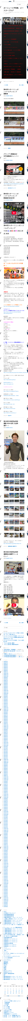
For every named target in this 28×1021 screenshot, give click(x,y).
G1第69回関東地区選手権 (9, 916)
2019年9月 (6, 781)
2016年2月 (6, 843)
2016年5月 (6, 838)
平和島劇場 (6, 1003)
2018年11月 (6, 795)
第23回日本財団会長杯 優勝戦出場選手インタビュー (12, 554)
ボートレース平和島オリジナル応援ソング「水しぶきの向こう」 (13, 60)
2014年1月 (6, 879)
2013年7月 (6, 888)
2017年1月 (6, 827)
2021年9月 (6, 746)
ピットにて (6, 952)
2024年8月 (6, 696)
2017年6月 (6, 820)
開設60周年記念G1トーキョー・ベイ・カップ (13, 976)
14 (19, 990)
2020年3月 (6, 772)
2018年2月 (6, 808)
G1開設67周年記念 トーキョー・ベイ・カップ (13, 920)
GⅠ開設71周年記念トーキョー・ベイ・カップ (13, 933)
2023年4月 (6, 719)
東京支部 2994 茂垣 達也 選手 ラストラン (12, 651)
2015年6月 (6, 854)
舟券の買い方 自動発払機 (16, 71)
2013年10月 (6, 883)
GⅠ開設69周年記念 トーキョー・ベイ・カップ (13, 930)
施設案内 (19, 69)
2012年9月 (6, 902)
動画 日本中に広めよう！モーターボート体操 (12, 66)
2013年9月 (6, 885)
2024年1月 (6, 706)
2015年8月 (6, 851)
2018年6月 (6, 802)
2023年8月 (6, 713)
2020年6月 (6, 768)
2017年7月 (6, 818)
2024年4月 (6, 702)
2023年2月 (6, 722)
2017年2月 (6, 826)
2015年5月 (6, 856)
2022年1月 (6, 741)
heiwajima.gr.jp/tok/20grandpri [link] (14, 183)
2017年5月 (6, 821)
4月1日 (5, 911)
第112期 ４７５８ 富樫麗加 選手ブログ (12, 1015)
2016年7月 (6, 836)
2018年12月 (6, 794)
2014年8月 (6, 869)
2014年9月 (6, 867)
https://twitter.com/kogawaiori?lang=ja (11, 391)
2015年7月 (6, 853)
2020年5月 (6, 769)
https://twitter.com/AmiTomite (9, 408)
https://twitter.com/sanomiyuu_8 (10, 412)
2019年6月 (6, 785)
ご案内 (5, 950)
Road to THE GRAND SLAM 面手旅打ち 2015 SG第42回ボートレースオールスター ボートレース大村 (13, 33)
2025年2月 (6, 687)
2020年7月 (6, 766)
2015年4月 (6, 857)
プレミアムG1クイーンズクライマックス (12, 956)
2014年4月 (6, 874)
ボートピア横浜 (7, 1006)
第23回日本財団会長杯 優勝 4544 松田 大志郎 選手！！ (12, 423)
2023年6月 (6, 716)
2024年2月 (6, 705)
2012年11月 (6, 899)
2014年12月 (6, 863)
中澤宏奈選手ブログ (8, 1011)
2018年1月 (6, 810)
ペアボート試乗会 (7, 44)
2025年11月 (6, 674)
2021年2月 (6, 756)
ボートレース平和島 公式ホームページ (12, 1001)
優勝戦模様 (10, 546)
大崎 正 (20, 656)
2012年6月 (6, 906)
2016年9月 (6, 833)
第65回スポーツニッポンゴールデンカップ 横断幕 (11, 91)
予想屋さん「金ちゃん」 (8, 653)
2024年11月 (6, 692)
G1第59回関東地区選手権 (9, 914)
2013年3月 (6, 893)
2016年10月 (6, 831)
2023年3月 (6, 720)
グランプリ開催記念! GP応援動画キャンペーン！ (11, 156)
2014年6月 (6, 872)
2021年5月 (6, 752)
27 (16, 993)
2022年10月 (6, 728)
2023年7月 (6, 715)
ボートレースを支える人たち (9, 52)
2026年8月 (6, 661)
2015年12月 (6, 846)
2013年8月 (6, 886)
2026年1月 (6, 671)
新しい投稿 (21, 85)
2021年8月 (6, 748)
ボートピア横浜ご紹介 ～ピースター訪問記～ (12, 50)
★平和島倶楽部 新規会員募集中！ (10, 655)
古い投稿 (6, 85)
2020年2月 (6, 774)
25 (10, 993)
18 (10, 991)
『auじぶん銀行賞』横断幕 (9, 643)
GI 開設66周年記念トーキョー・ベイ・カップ (13, 923)
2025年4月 (6, 684)
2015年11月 (6, 847)
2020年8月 (6, 765)
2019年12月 (6, 777)
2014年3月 (6, 876)
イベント (9, 618)
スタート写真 (6, 41)
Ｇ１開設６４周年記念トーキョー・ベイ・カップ (13, 918)
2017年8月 (6, 817)
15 (21, 990)
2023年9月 (6, 712)
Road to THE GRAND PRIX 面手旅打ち (15, 25)
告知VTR (9, 415)
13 (16, 990)
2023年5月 (6, 718)
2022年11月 (6, 726)
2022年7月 (6, 732)
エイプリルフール (7, 949)
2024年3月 (6, 703)
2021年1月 (6, 758)
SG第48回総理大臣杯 (8, 937)
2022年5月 (6, 735)
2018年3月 (6, 807)
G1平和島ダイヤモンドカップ (9, 913)
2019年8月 (6, 782)
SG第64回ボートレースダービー (10, 944)
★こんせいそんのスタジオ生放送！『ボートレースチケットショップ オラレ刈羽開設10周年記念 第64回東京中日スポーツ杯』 (14, 637)
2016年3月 (6, 841)
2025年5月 (6, 683)
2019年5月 (6, 787)
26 (13, 993)
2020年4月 (6, 771)
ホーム (5, 25)
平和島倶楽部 (7, 1002)
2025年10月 (6, 676)
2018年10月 (6, 797)
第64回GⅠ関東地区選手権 (9, 973)
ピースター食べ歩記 (14, 41)
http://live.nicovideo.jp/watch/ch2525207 (11, 306)
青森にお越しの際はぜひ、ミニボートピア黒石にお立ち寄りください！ (13, 76)
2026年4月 (6, 667)
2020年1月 (6, 775)
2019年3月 (6, 790)
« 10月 (8, 995)
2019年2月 (6, 791)
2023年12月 (6, 707)
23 (5, 993)
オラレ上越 (6, 1005)
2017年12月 (6, 811)
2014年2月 (6, 877)
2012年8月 (6, 903)
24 (7, 993)
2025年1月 (6, 689)
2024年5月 (6, 700)
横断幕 (9, 148)
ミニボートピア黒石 (8, 1009)
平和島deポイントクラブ (8, 1012)
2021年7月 (6, 749)
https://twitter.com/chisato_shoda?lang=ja (12, 399)
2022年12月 (6, 725)
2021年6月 (6, 751)
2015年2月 (6, 860)
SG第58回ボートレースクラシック (10, 941)
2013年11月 (6, 882)
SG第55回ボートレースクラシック (10, 940)
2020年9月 (6, 764)
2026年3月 (6, 669)
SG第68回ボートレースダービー (10, 946)
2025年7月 (6, 680)
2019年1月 (6, 792)
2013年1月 (6, 896)
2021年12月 (6, 742)
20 (16, 991)
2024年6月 (6, 699)
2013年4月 (6, 892)
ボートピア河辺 (7, 1008)
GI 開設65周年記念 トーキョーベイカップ (12, 921)
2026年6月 (6, 664)
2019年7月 (6, 784)
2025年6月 (6, 682)
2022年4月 (6, 736)
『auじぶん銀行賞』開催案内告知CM (11, 644)
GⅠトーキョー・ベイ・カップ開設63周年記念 (13, 927)
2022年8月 (6, 730)
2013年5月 (6, 890)
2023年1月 (6, 723)
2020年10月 (6, 762)
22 (21, 991)
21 (19, 991)
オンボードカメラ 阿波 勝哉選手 (10, 39)
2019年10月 (6, 779)
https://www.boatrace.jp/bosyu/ (10, 379)
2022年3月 (6, 738)
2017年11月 (6, 813)
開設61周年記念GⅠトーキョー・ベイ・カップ (13, 977)
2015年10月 (6, 849)
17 (7, 991)
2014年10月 (6, 866)
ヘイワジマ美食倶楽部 (8, 957)
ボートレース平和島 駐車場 (9, 55)
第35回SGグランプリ (12, 188)
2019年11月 (6, 778)
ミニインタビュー (7, 959)
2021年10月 (6, 745)
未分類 (5, 966)
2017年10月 (6, 814)
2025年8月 (6, 679)
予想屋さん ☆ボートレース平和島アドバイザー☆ (13, 63)
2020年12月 (6, 759)
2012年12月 (6, 898)
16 (5, 991)
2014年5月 (6, 873)
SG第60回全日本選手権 (8, 943)
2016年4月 (6, 840)
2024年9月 (6, 694)
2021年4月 (6, 754)
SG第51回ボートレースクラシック (10, 939)
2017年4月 (6, 823)
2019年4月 (6, 788)
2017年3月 (6, 824)
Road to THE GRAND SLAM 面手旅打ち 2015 (13, 28)
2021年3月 (6, 755)
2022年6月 (6, 733)
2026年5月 (6, 666)
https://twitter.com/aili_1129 (9, 404)
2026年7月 (6, 663)
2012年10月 (6, 900)
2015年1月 (6, 862)
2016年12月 (6, 828)
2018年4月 (6, 805)
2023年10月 (6, 710)
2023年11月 (6, 709)
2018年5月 (6, 804)
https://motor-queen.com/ (8, 384)
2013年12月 (6, 880)
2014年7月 (6, 870)
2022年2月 (6, 739)
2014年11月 (6, 864)
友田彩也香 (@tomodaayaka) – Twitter (11, 395)
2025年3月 (6, 686)
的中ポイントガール (8, 970)
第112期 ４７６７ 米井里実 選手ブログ (12, 1016)
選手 (4, 975)
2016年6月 (6, 837)
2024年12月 (6, 690)
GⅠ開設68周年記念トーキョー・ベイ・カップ (13, 928)
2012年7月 (6, 905)
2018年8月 (6, 800)
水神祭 (5, 969)
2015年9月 (6, 850)
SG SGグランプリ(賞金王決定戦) (10, 936)
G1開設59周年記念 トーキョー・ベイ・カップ (13, 917)
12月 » (19, 995)
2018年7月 (6, 801)
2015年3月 (6, 859)
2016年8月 (6, 834)
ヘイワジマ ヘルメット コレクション (10, 47)
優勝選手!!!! (15, 546)
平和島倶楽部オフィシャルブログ (10, 1014)
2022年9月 (6, 729)
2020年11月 (6, 761)
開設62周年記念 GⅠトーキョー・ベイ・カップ (13, 979)
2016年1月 (6, 844)
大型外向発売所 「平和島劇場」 (10, 69)
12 (13, 990)
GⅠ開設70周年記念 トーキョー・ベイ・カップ (13, 931)
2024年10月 (6, 693)
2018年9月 (6, 798)
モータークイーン (7, 960)
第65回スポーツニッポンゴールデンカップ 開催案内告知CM (11, 196)
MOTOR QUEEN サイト (8, 382)
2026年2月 (6, 670)
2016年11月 (6, 830)
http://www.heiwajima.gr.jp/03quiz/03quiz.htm (12, 543)
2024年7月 (6, 697)
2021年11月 (6, 743)
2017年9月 (6, 815)
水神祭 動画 (6, 71)
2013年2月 (6, 895)
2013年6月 (6, 889)
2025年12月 (6, 673)
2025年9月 (6, 677)
